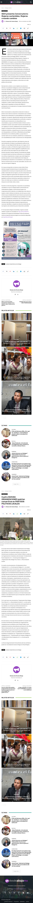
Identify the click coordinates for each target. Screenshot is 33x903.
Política (16, 375)
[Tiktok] (18, 893)
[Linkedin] (13, 28)
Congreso (14, 474)
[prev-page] (2, 418)
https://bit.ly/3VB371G (23, 211)
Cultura (16, 339)
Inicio (3, 8)
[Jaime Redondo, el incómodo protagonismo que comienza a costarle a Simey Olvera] (16, 364)
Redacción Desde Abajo (12, 21)
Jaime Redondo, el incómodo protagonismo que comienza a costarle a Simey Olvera (16, 377)
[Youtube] (28, 893)
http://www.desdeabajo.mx (16, 291)
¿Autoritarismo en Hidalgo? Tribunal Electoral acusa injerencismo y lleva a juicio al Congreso (16, 411)
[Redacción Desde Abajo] (3, 21)
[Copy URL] (27, 28)
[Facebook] (3, 28)
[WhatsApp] (17, 28)
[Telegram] (20, 28)
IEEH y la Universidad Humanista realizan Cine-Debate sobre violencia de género (8, 303)
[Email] (24, 28)
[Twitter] (9, 893)
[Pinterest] (10, 28)
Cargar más (15, 484)
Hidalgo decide (8, 8)
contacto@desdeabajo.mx (19, 888)
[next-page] (5, 418)
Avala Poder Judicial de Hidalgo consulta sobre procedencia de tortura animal (20, 477)
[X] (6, 28)
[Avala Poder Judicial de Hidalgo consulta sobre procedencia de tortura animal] (6, 476)
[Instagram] (14, 893)
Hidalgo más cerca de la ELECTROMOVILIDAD (25, 302)
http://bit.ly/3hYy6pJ (8, 217)
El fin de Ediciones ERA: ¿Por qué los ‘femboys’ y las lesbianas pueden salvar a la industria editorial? (16, 343)
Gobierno (16, 407)
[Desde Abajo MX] (16, 2)
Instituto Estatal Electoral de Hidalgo (13, 264)
